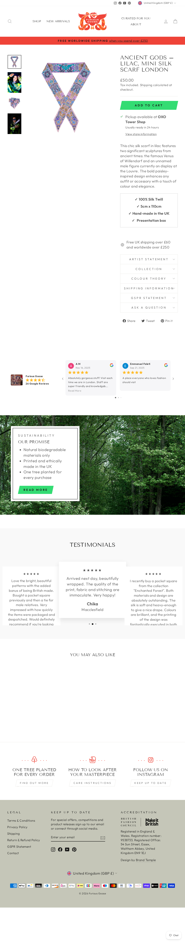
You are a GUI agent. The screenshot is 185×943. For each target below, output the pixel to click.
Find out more (34, 783)
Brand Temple (146, 860)
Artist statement (149, 259)
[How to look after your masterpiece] (92, 760)
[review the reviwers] (111, 366)
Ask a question (148, 307)
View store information (141, 134)
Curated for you (135, 18)
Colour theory (148, 278)
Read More (74, 390)
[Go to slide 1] (115, 397)
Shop (37, 21)
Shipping (146, 85)
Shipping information (149, 288)
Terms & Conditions (21, 820)
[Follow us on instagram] (151, 760)
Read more (35, 490)
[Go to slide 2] (118, 397)
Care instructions (92, 783)
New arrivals (58, 21)
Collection (148, 269)
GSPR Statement (149, 298)
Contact (13, 853)
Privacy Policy (17, 827)
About (135, 24)
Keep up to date (150, 783)
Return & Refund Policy (23, 840)
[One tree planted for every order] (34, 760)
